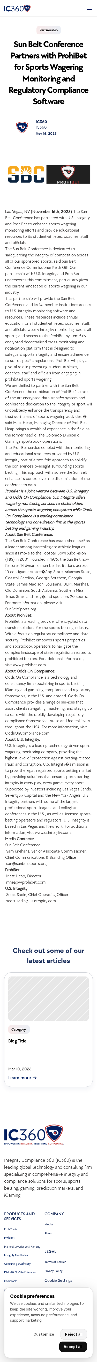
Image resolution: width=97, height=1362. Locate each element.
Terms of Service (55, 1262)
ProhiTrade (11, 1229)
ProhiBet (9, 1238)
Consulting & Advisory (17, 1263)
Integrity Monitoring (16, 1255)
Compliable (10, 1281)
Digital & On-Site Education (20, 1272)
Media (48, 1224)
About (48, 1233)
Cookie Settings (58, 1280)
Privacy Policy (53, 1271)
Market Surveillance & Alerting (22, 1246)
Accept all (73, 1346)
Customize (43, 1334)
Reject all (74, 1334)
